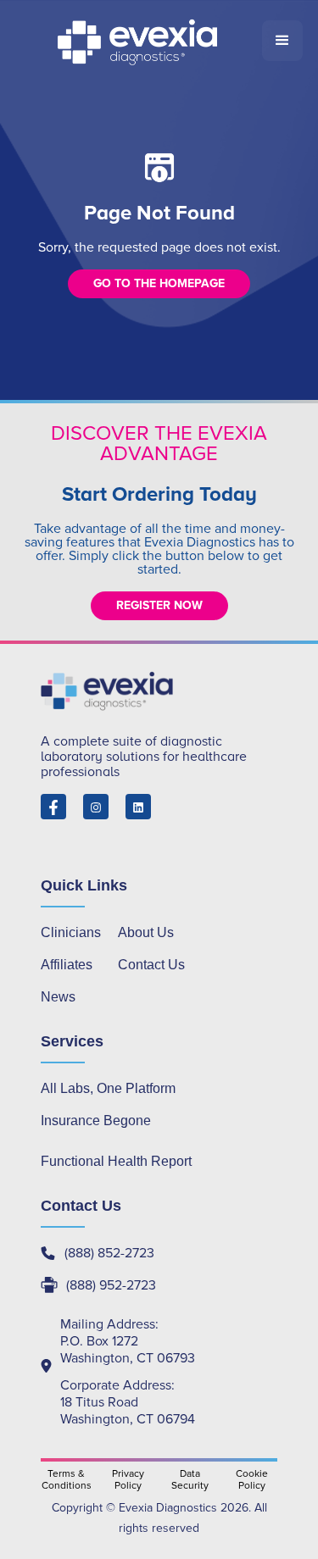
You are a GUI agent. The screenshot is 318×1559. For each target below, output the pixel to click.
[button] (282, 40)
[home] (138, 40)
